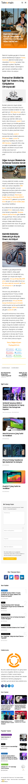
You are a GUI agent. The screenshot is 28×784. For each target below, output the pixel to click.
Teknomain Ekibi (14, 779)
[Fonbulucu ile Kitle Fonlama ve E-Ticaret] (21, 715)
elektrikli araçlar (6, 367)
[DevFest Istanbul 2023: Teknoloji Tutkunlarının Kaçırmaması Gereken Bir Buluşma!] (21, 699)
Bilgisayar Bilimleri (6, 734)
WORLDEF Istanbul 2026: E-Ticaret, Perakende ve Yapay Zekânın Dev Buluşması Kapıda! (13, 406)
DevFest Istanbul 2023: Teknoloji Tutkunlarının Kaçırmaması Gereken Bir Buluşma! (12, 606)
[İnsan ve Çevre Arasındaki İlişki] (23, 747)
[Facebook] (6, 577)
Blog (3, 602)
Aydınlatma (4, 764)
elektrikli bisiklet (15, 367)
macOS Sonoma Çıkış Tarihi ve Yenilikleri (13, 434)
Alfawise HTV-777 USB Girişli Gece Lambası (8, 767)
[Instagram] (16, 577)
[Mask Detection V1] (23, 737)
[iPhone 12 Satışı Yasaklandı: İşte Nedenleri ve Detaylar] (14, 450)
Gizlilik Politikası (4, 781)
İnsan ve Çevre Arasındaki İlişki (9, 746)
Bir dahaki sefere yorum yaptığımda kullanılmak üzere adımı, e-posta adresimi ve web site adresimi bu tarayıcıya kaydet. (14, 554)
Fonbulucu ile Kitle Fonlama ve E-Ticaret (12, 627)
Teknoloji (7, 30)
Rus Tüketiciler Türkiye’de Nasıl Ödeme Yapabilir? (12, 637)
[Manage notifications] (3, 781)
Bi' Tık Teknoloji (5, 614)
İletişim (8, 779)
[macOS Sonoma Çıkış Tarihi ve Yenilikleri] (14, 424)
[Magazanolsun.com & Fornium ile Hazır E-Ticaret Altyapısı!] (7, 715)
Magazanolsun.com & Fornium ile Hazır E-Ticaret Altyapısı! (13, 618)
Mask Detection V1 (6, 737)
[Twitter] (11, 577)
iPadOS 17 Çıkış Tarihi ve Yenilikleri (11, 487)
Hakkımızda (3, 779)
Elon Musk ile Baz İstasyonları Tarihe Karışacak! (6, 375)
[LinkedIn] (22, 577)
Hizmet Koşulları (21, 779)
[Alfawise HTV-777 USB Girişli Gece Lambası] (23, 767)
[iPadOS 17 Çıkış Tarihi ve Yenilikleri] (14, 477)
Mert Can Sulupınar (7, 412)
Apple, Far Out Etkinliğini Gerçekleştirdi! (23, 375)
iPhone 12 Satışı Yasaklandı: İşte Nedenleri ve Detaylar (13, 461)
